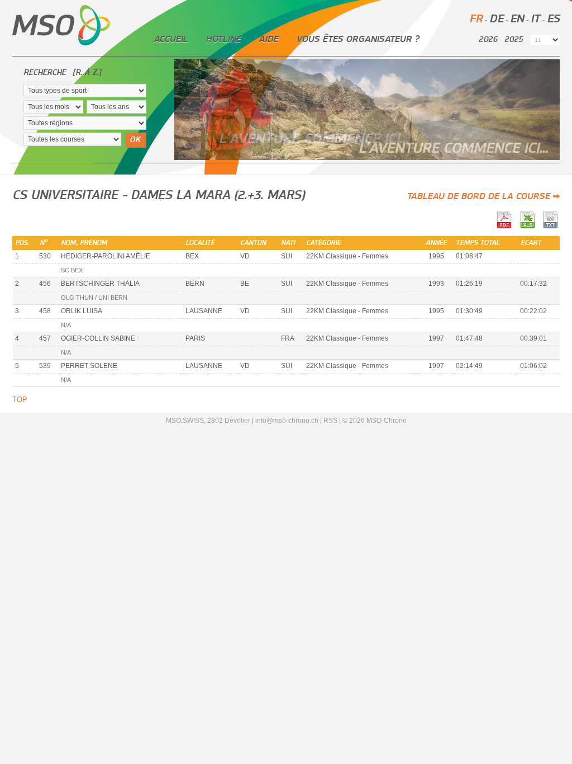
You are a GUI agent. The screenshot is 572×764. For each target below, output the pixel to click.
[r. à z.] (87, 73)
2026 (488, 40)
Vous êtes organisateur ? (357, 39)
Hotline (223, 39)
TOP (19, 399)
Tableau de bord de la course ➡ (483, 196)
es (553, 19)
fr (476, 19)
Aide (268, 39)
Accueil (171, 39)
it (535, 19)
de (496, 19)
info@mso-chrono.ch (286, 421)
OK (135, 140)
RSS (330, 421)
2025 (513, 40)
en (517, 19)
